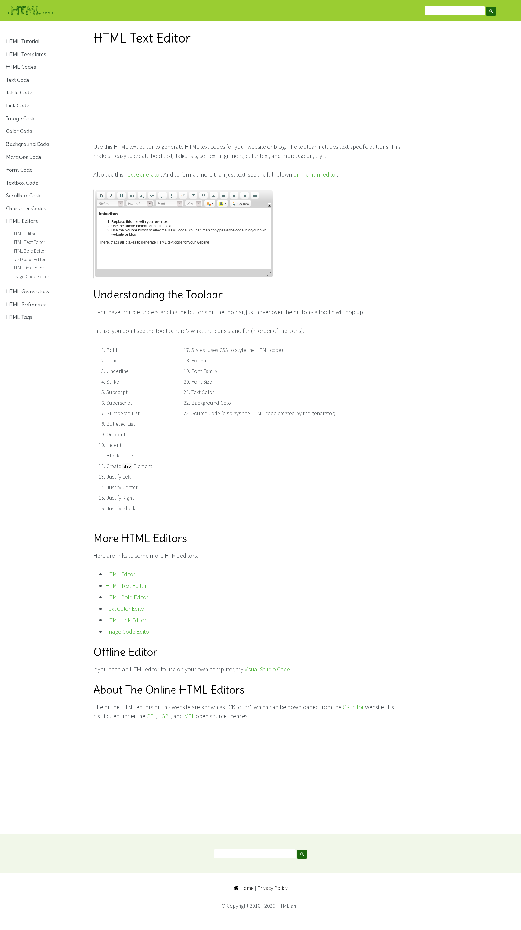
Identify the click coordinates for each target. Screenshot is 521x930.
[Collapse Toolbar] (269, 205)
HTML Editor (120, 574)
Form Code (19, 169)
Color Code (19, 131)
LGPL (165, 716)
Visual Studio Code (267, 669)
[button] (101, 195)
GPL (151, 716)
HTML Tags (19, 317)
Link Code (17, 105)
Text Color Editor (126, 608)
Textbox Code (22, 182)
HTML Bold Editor (127, 597)
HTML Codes (21, 66)
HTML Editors (22, 221)
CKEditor (353, 707)
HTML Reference (26, 304)
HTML (30, 10)
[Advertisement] (249, 94)
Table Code (19, 92)
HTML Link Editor (126, 620)
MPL (189, 716)
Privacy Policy (272, 887)
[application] (183, 234)
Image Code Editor (128, 631)
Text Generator (143, 174)
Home (246, 887)
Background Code (27, 144)
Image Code (21, 118)
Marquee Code (24, 156)
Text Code (18, 79)
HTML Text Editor (126, 585)
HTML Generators (27, 291)
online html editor (315, 174)
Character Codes (26, 208)
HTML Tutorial (22, 41)
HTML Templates (26, 54)
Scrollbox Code (24, 195)
